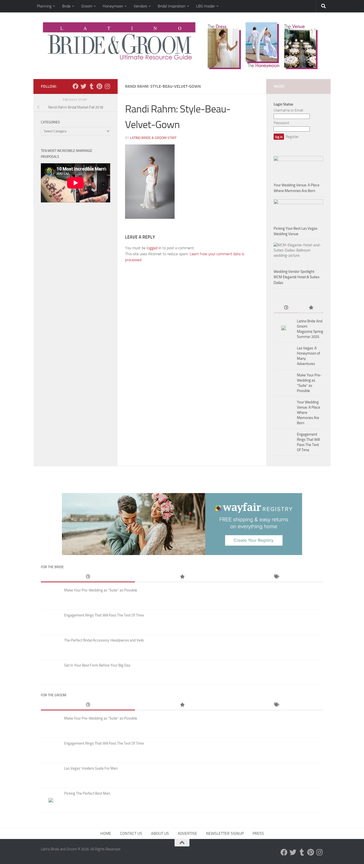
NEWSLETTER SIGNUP (225, 833)
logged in (154, 248)
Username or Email (288, 110)
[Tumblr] (91, 86)
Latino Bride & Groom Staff (153, 138)
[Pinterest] (99, 86)
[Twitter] (83, 86)
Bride (66, 6)
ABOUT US (160, 833)
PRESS (258, 833)
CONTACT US (131, 833)
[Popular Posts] (310, 308)
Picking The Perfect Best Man (87, 793)
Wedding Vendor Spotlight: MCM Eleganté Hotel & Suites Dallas (296, 277)
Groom (86, 6)
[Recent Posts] (286, 308)
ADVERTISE (187, 833)
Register (292, 137)
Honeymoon (113, 6)
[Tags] (276, 577)
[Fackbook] (75, 86)
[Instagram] (107, 86)
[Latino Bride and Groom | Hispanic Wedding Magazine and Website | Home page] (182, 45)
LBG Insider (205, 6)
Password (281, 123)
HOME (105, 833)
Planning (44, 6)
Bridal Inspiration (171, 6)
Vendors (140, 6)
